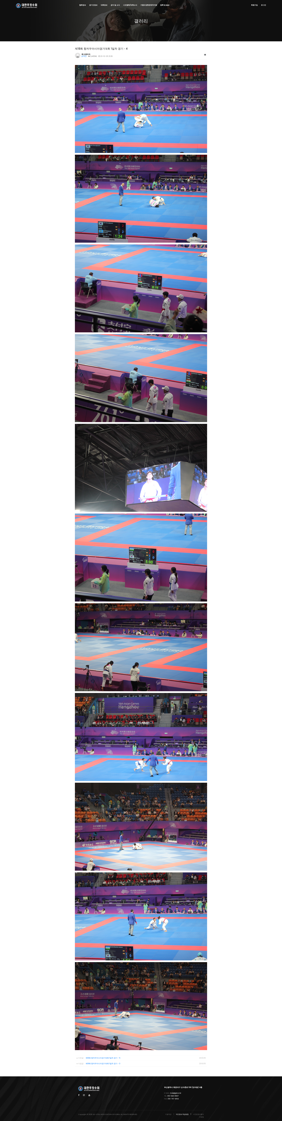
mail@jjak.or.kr (175, 1093)
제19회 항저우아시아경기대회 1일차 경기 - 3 (103, 1063)
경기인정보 (93, 5)
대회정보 (104, 5)
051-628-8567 (173, 1096)
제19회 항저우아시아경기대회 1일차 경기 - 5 (103, 1058)
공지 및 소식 (115, 5)
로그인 (263, 5)
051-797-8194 (173, 1099)
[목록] (205, 55)
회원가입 (254, 5)
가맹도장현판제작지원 (148, 5)
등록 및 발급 (164, 5)
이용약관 (168, 1114)
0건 (85, 56)
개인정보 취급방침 (182, 1114)
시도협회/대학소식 (130, 5)
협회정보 (82, 5)
